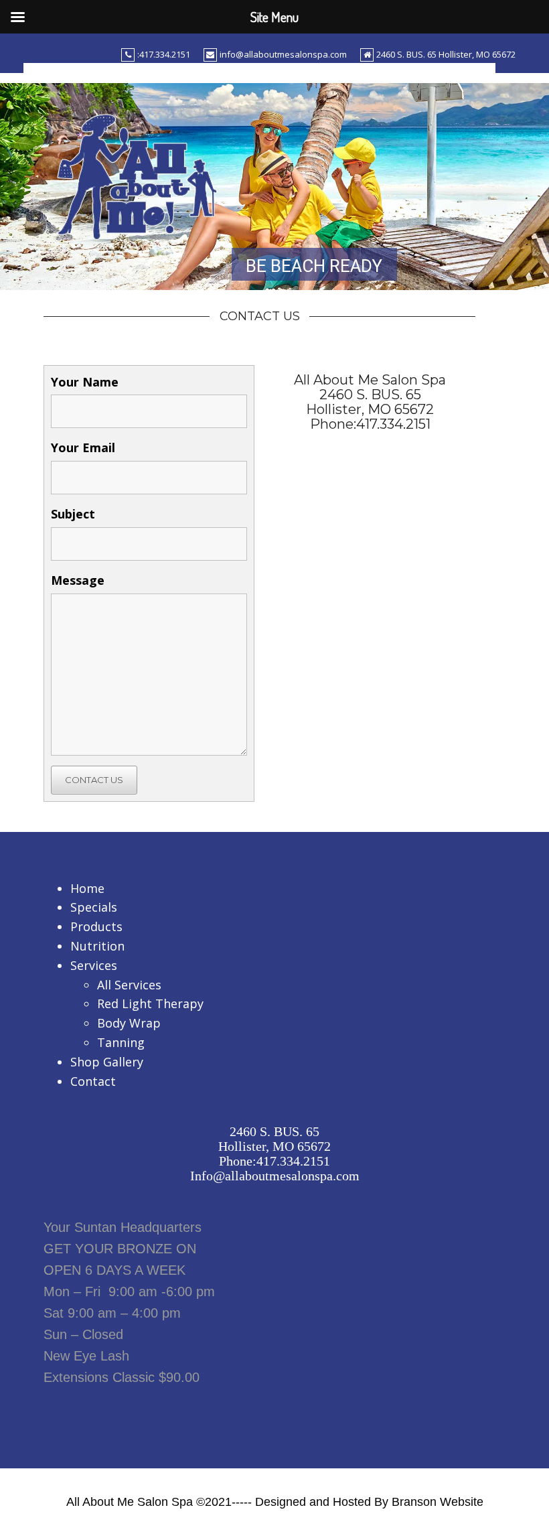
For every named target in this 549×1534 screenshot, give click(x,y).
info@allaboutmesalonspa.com (283, 54)
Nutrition (97, 946)
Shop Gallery (106, 1062)
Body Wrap (129, 1023)
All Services (129, 985)
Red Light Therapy (150, 1003)
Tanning (121, 1042)
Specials (93, 907)
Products (96, 926)
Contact (93, 1081)
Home (87, 888)
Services (93, 965)
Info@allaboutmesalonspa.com (275, 1175)
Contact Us (94, 779)
